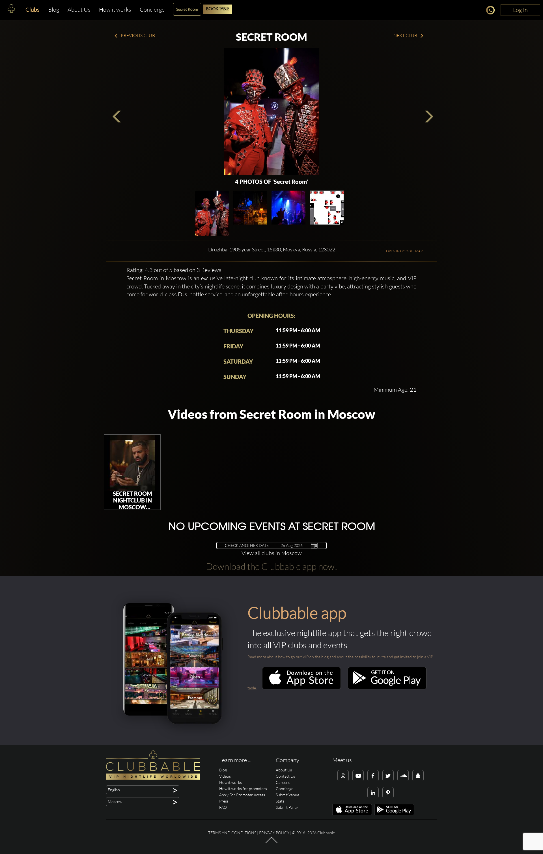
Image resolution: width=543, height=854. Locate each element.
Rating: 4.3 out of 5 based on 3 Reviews (173, 269)
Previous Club (137, 35)
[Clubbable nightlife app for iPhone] (301, 687)
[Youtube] (358, 775)
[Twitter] (388, 775)
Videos (225, 776)
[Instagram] (343, 775)
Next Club (405, 35)
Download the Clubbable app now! (271, 566)
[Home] (11, 9)
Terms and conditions (232, 832)
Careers (283, 782)
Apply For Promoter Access (242, 794)
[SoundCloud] (403, 775)
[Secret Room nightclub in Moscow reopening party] (132, 463)
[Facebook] (373, 775)
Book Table (217, 9)
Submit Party (287, 807)
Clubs (32, 9)
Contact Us (285, 776)
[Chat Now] (492, 11)
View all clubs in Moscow (272, 553)
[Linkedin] (373, 792)
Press (224, 801)
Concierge (152, 9)
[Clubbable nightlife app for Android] (387, 687)
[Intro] (271, 842)
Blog (53, 9)
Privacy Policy (274, 832)
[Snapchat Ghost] (418, 775)
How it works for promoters (243, 788)
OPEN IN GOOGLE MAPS (405, 251)
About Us (79, 9)
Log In (520, 9)
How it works (115, 9)
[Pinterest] (388, 792)
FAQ (223, 807)
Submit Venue (287, 794)
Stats (280, 801)
